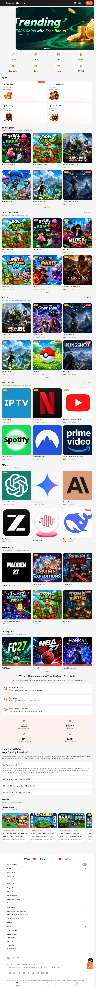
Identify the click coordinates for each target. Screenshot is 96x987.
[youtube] (47, 973)
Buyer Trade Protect (13, 899)
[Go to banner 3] (47, 48)
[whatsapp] (10, 973)
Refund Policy (11, 949)
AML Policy (11, 941)
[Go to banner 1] (45, 48)
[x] (38, 973)
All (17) (86, 382)
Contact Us (10, 883)
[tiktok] (33, 973)
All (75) (86, 297)
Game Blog (11, 876)
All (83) (86, 212)
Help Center (11, 872)
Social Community (13, 918)
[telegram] (19, 973)
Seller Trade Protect (13, 903)
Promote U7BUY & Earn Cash (16, 911)
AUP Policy (11, 938)
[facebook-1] (24, 973)
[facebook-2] (28, 973)
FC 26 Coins (11, 892)
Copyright (10, 945)
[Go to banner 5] (49, 48)
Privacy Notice (12, 934)
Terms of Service (12, 930)
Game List (10, 880)
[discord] (14, 973)
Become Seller (12, 895)
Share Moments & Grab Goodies (17, 915)
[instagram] (42, 973)
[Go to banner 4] (48, 48)
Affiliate (9, 922)
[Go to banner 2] (46, 48)
